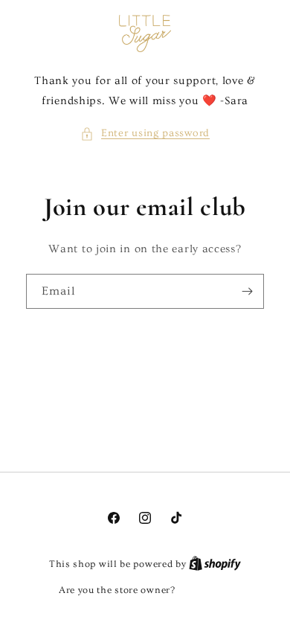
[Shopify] (215, 564)
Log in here (204, 590)
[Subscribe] (247, 291)
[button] (145, 133)
